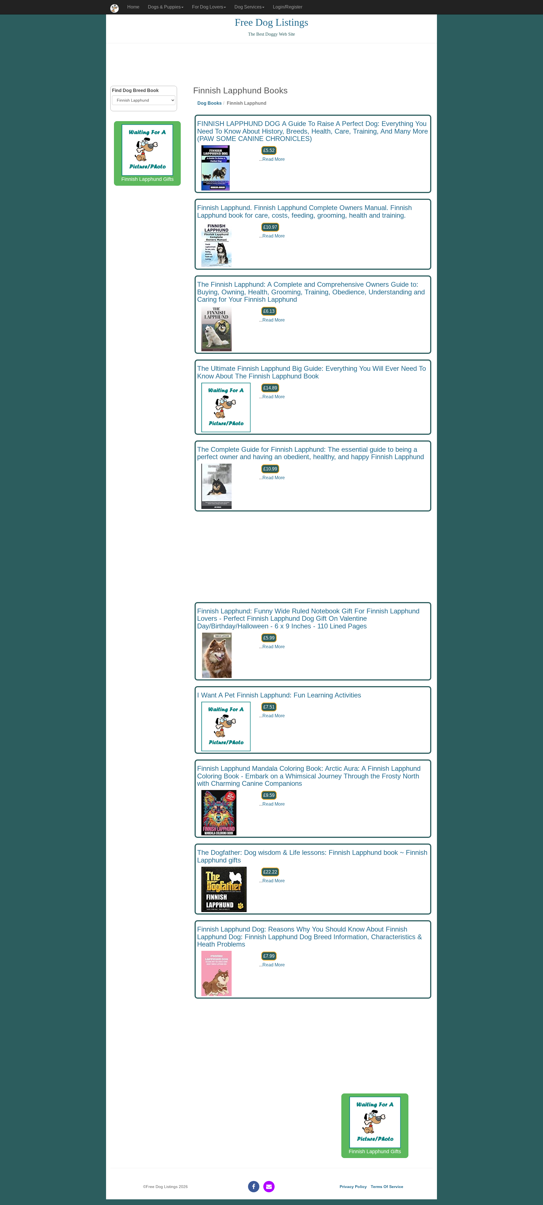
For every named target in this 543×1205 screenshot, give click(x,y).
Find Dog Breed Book (135, 90)
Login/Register (287, 7)
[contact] (269, 1186)
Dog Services (248, 7)
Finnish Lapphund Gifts (147, 179)
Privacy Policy (353, 1186)
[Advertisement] (271, 64)
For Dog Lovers (207, 7)
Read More (273, 159)
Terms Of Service (387, 1186)
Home (133, 7)
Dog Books (209, 103)
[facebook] (253, 1186)
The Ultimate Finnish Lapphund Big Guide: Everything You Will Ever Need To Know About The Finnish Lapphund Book (311, 372)
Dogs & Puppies (164, 7)
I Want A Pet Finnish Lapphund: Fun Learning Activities (279, 695)
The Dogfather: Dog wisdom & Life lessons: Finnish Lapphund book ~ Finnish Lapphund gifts (312, 856)
